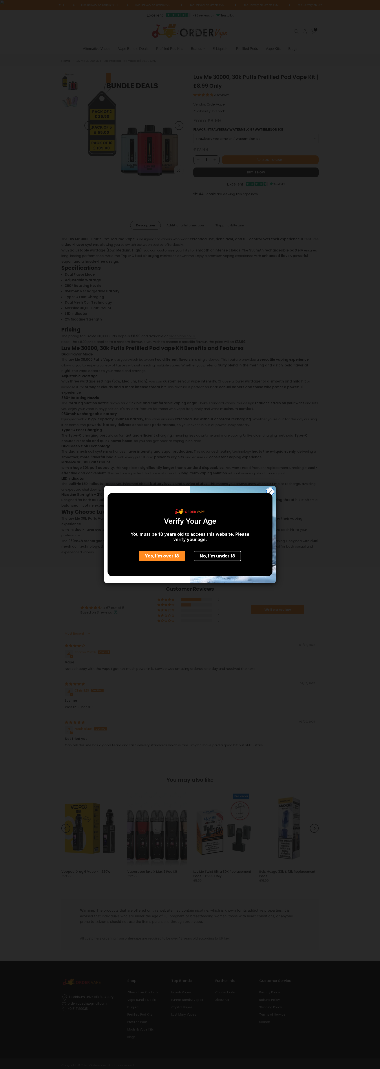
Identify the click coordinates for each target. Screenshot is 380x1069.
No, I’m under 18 (217, 556)
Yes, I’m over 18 (162, 556)
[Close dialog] (270, 491)
